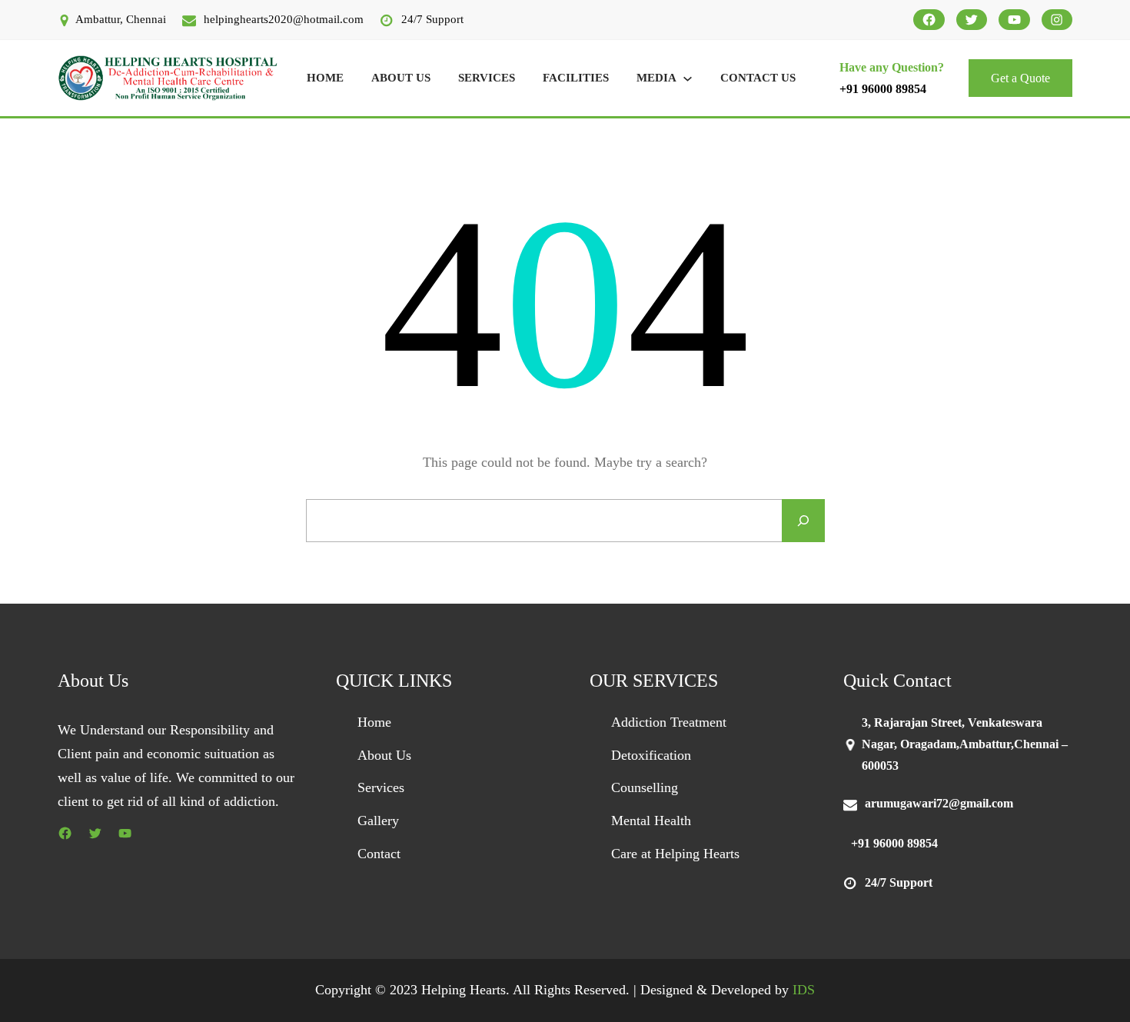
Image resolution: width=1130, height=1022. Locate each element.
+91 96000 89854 (882, 88)
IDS (804, 989)
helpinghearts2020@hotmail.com (284, 19)
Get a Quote (1020, 78)
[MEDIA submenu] (688, 78)
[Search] (803, 520)
